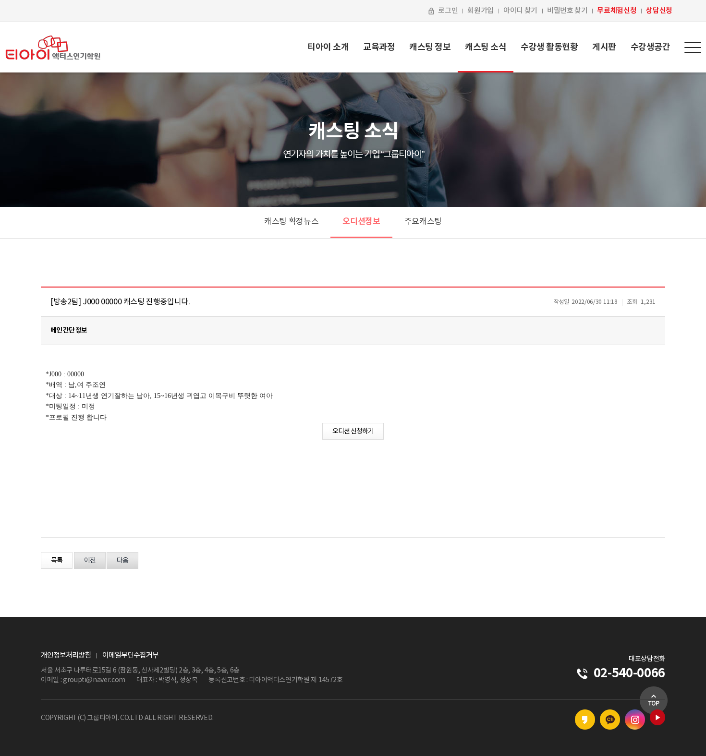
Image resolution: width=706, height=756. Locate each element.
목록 (56, 560)
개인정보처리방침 (66, 655)
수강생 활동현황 (549, 47)
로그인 (448, 11)
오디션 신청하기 (353, 431)
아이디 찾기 (520, 11)
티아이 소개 (328, 47)
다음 (122, 560)
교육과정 (379, 47)
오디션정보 (361, 221)
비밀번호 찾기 (567, 11)
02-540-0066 (629, 673)
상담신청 (659, 10)
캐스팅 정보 (429, 47)
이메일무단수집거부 (130, 655)
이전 (90, 560)
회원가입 (480, 11)
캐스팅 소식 (485, 47)
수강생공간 (650, 47)
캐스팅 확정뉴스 (291, 222)
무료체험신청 (616, 10)
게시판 (604, 47)
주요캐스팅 (423, 222)
